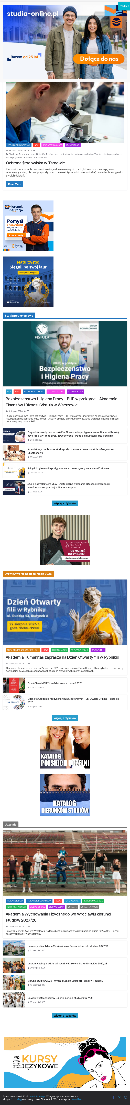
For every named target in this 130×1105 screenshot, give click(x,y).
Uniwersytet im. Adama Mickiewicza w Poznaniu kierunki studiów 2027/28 (68, 946)
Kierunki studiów (15, 901)
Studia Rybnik (98, 650)
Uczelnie (72, 907)
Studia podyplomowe (34, 392)
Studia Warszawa (75, 392)
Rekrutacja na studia (93, 901)
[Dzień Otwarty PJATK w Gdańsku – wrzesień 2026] (14, 685)
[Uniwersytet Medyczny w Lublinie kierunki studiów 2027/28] (14, 999)
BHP (8, 392)
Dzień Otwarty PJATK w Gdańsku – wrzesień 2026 (54, 683)
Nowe (17, 392)
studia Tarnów (40, 157)
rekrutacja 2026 (59, 650)
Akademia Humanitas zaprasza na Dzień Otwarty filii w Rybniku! (62, 657)
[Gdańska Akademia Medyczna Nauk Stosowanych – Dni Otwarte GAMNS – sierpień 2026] (14, 702)
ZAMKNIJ (124, 6)
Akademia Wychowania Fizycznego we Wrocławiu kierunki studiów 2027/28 (58, 917)
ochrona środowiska (64, 154)
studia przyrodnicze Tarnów (19, 157)
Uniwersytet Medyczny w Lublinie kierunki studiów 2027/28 (60, 997)
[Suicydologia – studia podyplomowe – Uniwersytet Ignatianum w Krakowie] (14, 470)
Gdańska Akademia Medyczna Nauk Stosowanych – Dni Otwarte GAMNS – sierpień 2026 (73, 700)
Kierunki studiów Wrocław (39, 901)
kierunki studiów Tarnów (42, 154)
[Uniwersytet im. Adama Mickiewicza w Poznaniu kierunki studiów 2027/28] (14, 948)
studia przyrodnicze (112, 154)
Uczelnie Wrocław (89, 907)
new (36, 145)
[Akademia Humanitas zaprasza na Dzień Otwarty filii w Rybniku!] (65, 612)
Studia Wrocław (56, 907)
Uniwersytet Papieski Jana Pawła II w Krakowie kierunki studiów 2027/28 (67, 963)
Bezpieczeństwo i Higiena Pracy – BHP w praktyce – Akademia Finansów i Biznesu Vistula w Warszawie (61, 401)
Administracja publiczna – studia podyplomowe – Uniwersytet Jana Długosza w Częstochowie (70, 451)
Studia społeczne (56, 392)
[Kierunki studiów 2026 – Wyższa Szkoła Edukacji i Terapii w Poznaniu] (14, 982)
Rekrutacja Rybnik (79, 650)
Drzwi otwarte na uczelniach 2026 (22, 650)
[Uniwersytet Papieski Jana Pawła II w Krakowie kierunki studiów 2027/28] (14, 965)
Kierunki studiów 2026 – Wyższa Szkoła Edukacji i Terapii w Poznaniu (65, 980)
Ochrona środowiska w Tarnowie (35, 162)
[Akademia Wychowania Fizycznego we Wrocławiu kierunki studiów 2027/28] (65, 863)
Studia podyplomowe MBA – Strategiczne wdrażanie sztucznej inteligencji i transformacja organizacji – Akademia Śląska (68, 485)
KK (29, 926)
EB (34, 150)
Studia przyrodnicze (52, 145)
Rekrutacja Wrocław (16, 907)
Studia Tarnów (72, 145)
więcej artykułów (65, 503)
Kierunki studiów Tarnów (18, 145)
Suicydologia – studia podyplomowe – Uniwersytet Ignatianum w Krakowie (68, 468)
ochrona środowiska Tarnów (88, 154)
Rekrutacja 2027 (72, 901)
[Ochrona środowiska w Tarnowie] (65, 110)
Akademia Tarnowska (19, 154)
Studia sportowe (37, 907)
